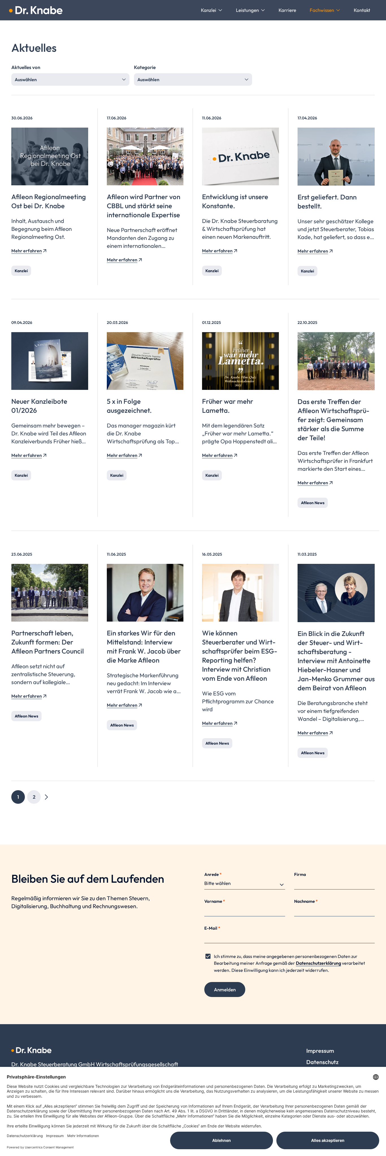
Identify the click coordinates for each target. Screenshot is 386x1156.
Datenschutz (322, 1061)
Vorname (214, 901)
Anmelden (225, 989)
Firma (300, 874)
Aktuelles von (25, 67)
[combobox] (70, 79)
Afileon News (312, 502)
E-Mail (212, 928)
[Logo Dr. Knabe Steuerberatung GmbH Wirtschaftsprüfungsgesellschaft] (35, 10)
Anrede (213, 874)
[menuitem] (211, 10)
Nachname (306, 901)
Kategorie (145, 67)
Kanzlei (21, 270)
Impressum (320, 1050)
